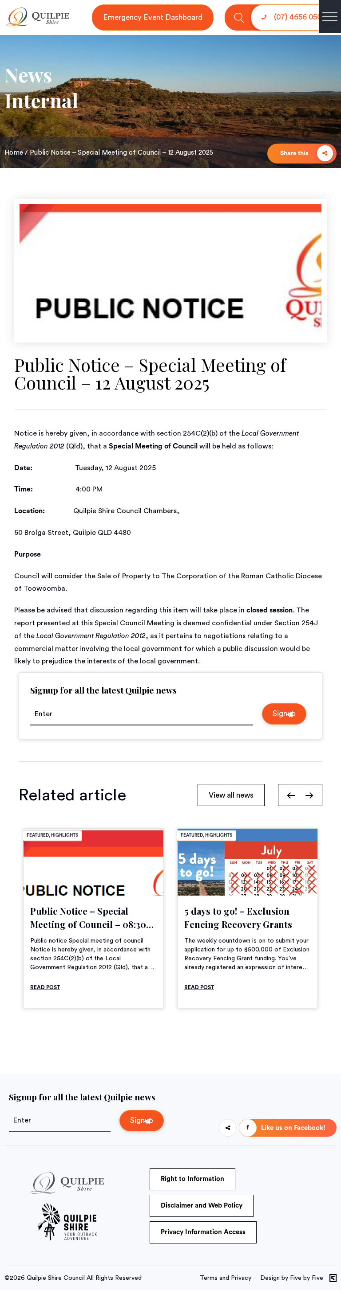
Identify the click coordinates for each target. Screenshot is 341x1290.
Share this (294, 153)
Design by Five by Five (291, 1278)
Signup (284, 713)
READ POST (45, 987)
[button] (291, 795)
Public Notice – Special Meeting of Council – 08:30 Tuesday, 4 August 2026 (88, 924)
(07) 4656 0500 (299, 17)
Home (13, 152)
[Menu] (329, 16)
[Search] (239, 17)
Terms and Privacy (225, 1278)
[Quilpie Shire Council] (37, 24)
